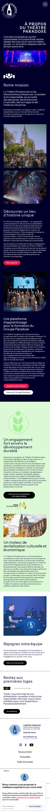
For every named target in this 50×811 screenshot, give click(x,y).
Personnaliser (8, 806)
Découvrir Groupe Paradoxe (18, 392)
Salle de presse (25, 761)
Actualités (25, 757)
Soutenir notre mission (16, 386)
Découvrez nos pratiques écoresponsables (19, 495)
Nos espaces (12, 263)
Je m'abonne (12, 711)
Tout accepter (35, 806)
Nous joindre (25, 752)
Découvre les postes (15, 663)
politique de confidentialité (28, 797)
